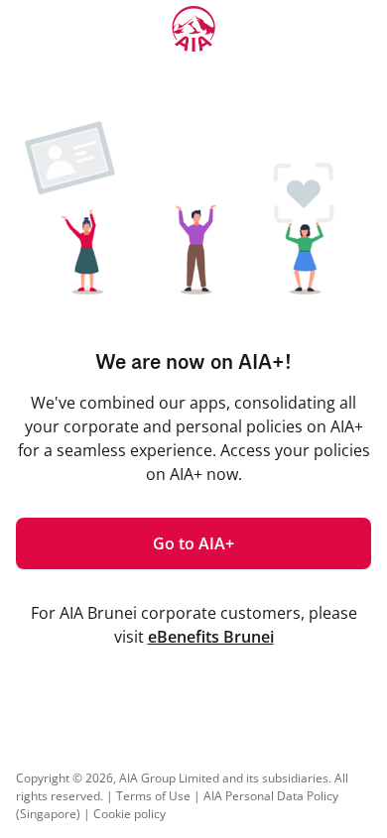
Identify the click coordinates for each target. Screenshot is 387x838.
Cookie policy (129, 813)
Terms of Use (153, 795)
